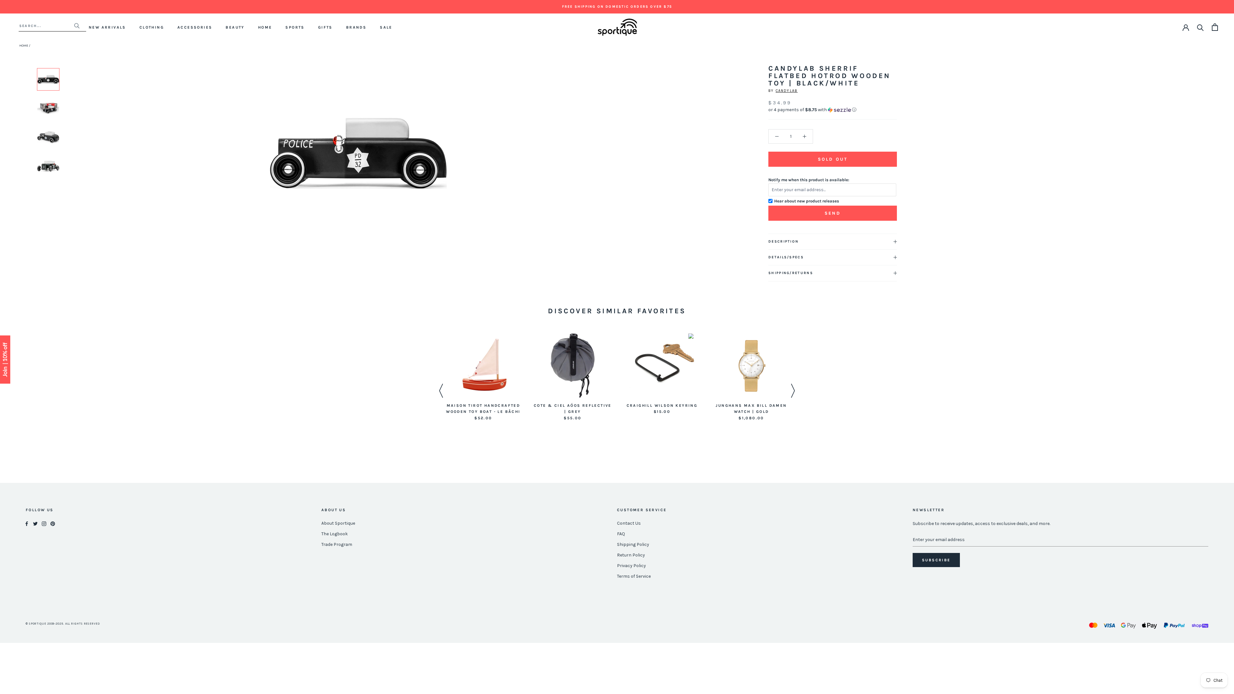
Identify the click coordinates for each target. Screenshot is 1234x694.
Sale (386, 27)
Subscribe (936, 560)
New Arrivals (107, 27)
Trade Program (336, 544)
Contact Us (629, 523)
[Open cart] (1215, 27)
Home (265, 27)
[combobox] (46, 25)
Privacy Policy (631, 565)
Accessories (194, 27)
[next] (439, 160)
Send (833, 213)
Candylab (787, 91)
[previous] (277, 160)
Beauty (235, 27)
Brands (356, 27)
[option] (48, 79)
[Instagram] (44, 523)
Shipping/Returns (790, 273)
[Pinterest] (52, 523)
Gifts (325, 27)
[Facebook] (26, 523)
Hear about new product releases (806, 201)
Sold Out (832, 159)
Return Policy (631, 555)
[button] (832, 110)
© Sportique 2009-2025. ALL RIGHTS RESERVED (63, 623)
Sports (294, 27)
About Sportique (338, 523)
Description (783, 241)
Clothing (151, 27)
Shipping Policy (633, 544)
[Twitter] (35, 523)
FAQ (621, 534)
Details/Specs (786, 257)
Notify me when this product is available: (808, 179)
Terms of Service (634, 576)
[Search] (1200, 27)
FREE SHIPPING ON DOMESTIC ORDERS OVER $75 (617, 6)
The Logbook (334, 534)
